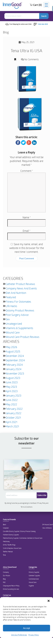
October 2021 (13, 417)
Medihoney (6, 541)
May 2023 (11, 386)
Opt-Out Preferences (19, 635)
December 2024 (15, 356)
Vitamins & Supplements (19, 328)
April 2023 (12, 391)
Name (27, 217)
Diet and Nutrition (16, 293)
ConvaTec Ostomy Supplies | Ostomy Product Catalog (19, 531)
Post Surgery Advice (17, 315)
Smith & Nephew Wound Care (12, 548)
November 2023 (15, 373)
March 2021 (12, 426)
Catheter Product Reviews (20, 284)
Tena (4, 555)
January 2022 (13, 413)
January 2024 (13, 369)
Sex (8, 319)
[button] (48, 600)
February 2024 (14, 364)
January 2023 (13, 395)
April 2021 (11, 422)
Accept (26, 628)
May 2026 (11, 347)
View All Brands (47, 528)
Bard (4, 525)
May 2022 (11, 404)
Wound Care (13, 332)
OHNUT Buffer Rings (9, 545)
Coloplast (6, 528)
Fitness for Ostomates (18, 301)
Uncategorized (14, 323)
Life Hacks (11, 306)
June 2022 (12, 400)
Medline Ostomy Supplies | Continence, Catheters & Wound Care (22, 538)
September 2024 (15, 360)
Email (26, 231)
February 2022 (14, 408)
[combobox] (22, 16)
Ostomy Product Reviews (20, 310)
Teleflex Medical (8, 552)
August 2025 (13, 351)
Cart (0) (37, 5)
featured (11, 297)
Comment (26, 171)
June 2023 (12, 382)
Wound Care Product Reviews (22, 337)
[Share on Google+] (28, 142)
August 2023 (13, 378)
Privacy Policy (33, 635)
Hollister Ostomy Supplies (11, 535)
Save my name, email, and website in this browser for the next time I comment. (26, 248)
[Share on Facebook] (18, 142)
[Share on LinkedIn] (34, 142)
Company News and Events (21, 288)
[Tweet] (23, 142)
